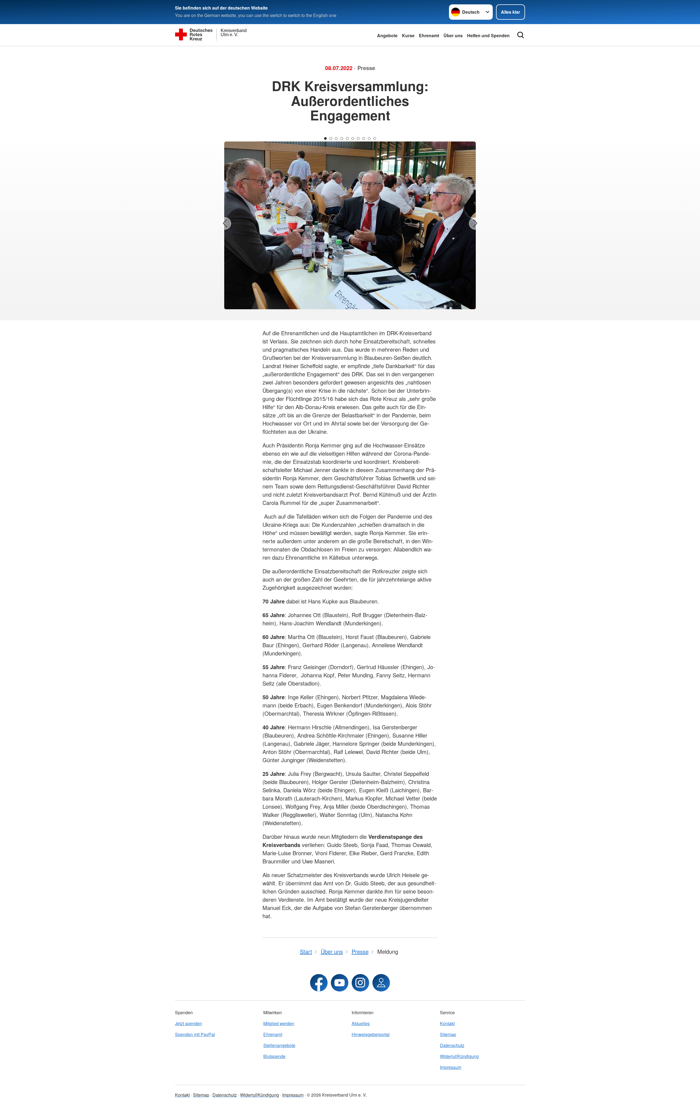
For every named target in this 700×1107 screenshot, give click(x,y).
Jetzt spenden (188, 1023)
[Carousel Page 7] (358, 138)
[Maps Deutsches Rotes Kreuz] (381, 983)
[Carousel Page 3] (336, 138)
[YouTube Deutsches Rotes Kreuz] (339, 983)
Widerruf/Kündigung (459, 1056)
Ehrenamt (429, 35)
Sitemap (448, 1034)
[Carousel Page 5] (347, 138)
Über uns (453, 35)
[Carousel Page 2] (330, 138)
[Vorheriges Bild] (225, 223)
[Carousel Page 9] (369, 138)
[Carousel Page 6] (352, 138)
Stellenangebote (279, 1045)
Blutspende (274, 1056)
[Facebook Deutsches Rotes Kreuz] (319, 983)
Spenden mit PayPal (195, 1034)
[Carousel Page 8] (363, 138)
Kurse (408, 35)
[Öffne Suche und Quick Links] (520, 35)
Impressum (450, 1067)
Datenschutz (452, 1045)
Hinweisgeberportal (371, 1034)
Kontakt (447, 1023)
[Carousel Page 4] (341, 138)
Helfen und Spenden (488, 35)
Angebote (387, 35)
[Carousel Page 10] (374, 138)
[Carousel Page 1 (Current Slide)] (325, 138)
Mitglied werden (278, 1023)
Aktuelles (361, 1023)
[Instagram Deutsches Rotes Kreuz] (360, 983)
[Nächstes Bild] (475, 223)
